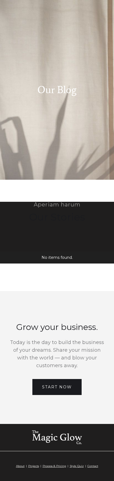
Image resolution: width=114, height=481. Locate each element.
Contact (92, 466)
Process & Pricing (54, 466)
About (20, 466)
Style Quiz (77, 466)
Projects (33, 466)
